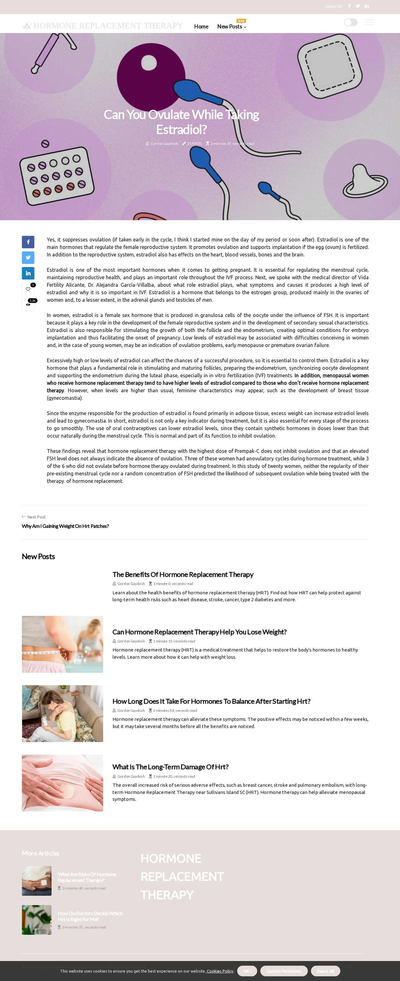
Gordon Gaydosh (164, 143)
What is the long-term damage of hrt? (170, 766)
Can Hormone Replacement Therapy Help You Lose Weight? (199, 631)
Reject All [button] (325, 971)
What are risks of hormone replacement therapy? (87, 877)
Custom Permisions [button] (284, 971)
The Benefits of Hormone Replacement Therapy (182, 574)
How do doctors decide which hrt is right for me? (90, 916)
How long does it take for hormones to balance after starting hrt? (211, 701)
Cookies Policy (219, 971)
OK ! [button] (247, 971)
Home (201, 26)
